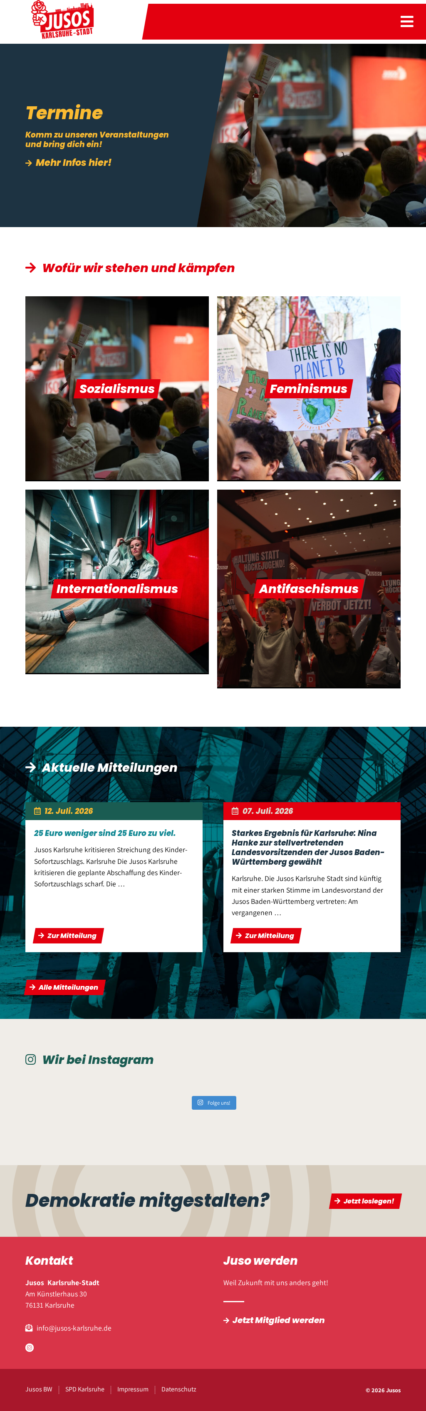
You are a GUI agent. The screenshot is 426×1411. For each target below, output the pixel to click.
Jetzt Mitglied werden (279, 1320)
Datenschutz (178, 1389)
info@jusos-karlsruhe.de (74, 1328)
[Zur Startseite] (61, 22)
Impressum (133, 1389)
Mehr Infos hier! (73, 163)
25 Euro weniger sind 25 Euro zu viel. (105, 833)
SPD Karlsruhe (84, 1389)
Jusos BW (38, 1389)
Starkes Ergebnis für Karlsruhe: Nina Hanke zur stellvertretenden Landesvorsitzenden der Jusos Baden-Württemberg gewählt (308, 847)
